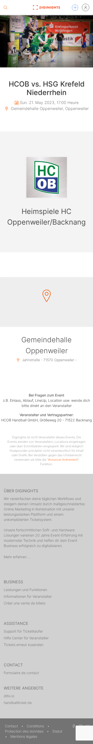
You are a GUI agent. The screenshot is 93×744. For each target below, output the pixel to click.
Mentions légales (23, 736)
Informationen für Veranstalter (28, 596)
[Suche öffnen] (5, 7)
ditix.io (9, 696)
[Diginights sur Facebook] (72, 726)
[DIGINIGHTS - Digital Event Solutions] (46, 7)
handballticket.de (18, 702)
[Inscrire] (85, 7)
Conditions (36, 726)
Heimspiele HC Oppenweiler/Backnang (46, 216)
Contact (12, 726)
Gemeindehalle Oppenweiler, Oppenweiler (49, 108)
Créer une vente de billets (24, 603)
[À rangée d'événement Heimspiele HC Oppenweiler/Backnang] (46, 177)
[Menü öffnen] (75, 7)
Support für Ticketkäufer (23, 631)
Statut (57, 731)
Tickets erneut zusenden (23, 645)
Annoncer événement (63, 459)
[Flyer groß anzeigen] (46, 41)
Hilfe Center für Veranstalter (26, 638)
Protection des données (24, 731)
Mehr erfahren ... (17, 557)
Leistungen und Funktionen (25, 590)
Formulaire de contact (21, 673)
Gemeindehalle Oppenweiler (46, 345)
